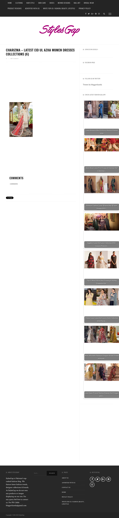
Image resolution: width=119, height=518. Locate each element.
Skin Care (42, 3)
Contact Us (66, 487)
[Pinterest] (95, 14)
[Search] (104, 14)
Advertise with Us (32, 8)
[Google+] (92, 14)
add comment (14, 58)
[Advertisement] (40, 84)
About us (65, 478)
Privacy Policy (85, 8)
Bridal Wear (89, 3)
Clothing (19, 3)
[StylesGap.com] (59, 30)
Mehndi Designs (64, 3)
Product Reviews (14, 8)
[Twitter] (88, 14)
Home (10, 3)
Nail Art (77, 3)
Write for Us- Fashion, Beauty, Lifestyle (59, 8)
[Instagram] (99, 14)
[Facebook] (85, 14)
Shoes (52, 3)
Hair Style (30, 3)
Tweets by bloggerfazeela (92, 84)
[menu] (110, 14)
